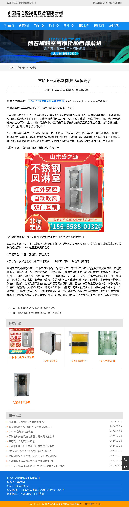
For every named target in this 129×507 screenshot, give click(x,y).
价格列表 (114, 25)
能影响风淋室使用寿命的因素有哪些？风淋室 (39, 313)
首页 (11, 67)
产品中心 (107, 3)
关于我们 (24, 25)
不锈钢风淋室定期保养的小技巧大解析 (36, 308)
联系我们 (117, 3)
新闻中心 (54, 25)
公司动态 (32, 67)
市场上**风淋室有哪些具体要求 (46, 101)
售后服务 (84, 25)
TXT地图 (39, 493)
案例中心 (69, 25)
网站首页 (97, 3)
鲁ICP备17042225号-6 (89, 504)
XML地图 (26, 493)
